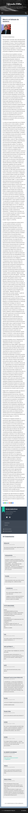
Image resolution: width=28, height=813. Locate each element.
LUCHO (5, 722)
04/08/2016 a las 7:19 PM (9, 738)
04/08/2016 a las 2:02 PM (9, 544)
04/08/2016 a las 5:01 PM (9, 699)
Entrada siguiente (8, 531)
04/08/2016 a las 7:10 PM (9, 723)
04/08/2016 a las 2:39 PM (9, 607)
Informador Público (14, 4)
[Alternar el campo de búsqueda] (26, 13)
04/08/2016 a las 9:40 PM (9, 767)
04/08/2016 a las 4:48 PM (9, 678)
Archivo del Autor (7, 517)
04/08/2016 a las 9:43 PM (9, 780)
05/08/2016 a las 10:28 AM (11, 589)
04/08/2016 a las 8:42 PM (9, 753)
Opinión (6, 525)
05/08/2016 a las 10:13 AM (10, 577)
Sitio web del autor (10, 517)
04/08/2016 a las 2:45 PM (9, 635)
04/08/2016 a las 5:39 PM (9, 712)
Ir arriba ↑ (24, 810)
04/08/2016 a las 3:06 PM (9, 648)
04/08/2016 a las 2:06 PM (10, 556)
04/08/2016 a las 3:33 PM (9, 666)
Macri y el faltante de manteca (11, 20)
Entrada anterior (8, 529)
